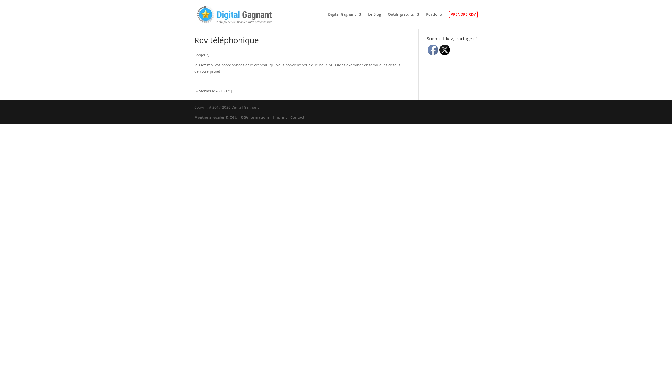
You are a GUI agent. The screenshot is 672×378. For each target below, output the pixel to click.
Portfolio (434, 15)
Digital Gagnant (342, 15)
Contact (297, 117)
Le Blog (374, 15)
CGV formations (255, 117)
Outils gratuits (401, 15)
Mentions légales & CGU (216, 117)
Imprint (280, 117)
